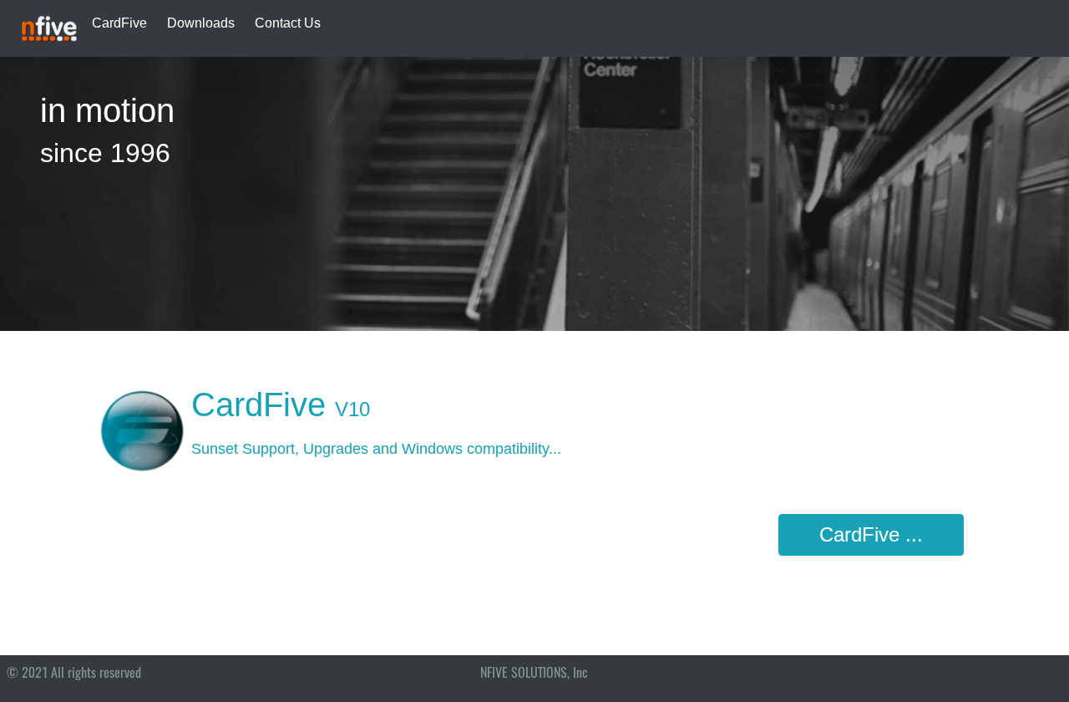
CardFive (119, 23)
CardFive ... (871, 534)
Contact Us (288, 23)
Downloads (201, 23)
